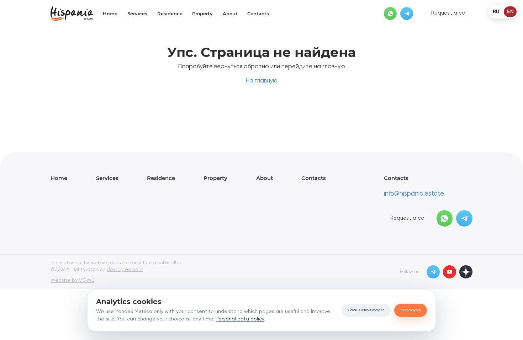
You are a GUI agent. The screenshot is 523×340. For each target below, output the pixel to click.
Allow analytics (411, 310)
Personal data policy (240, 319)
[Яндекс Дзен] (465, 271)
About (230, 13)
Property (202, 13)
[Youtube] (449, 271)
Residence (170, 13)
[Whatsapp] (390, 13)
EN (510, 11)
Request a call (449, 13)
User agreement (125, 269)
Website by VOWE (72, 280)
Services (137, 13)
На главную (262, 81)
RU (496, 11)
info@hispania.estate (414, 194)
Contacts (258, 13)
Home (110, 13)
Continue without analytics (366, 310)
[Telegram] (406, 13)
